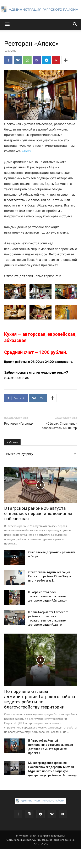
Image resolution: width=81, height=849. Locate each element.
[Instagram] (29, 814)
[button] (7, 24)
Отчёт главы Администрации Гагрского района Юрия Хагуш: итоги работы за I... (50, 576)
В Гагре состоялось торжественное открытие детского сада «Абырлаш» (47, 596)
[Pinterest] (56, 60)
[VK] (18, 60)
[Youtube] (63, 814)
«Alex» (26, 151)
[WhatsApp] (27, 60)
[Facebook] (8, 60)
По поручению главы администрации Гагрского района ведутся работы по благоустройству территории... (39, 699)
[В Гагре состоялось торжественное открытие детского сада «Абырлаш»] (14, 597)
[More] (65, 60)
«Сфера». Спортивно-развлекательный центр (59, 426)
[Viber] (37, 60)
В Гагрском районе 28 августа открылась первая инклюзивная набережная (38, 513)
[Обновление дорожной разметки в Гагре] (14, 557)
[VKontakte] (52, 814)
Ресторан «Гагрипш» (18, 423)
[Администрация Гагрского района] (40, 9)
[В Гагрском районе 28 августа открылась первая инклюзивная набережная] (40, 485)
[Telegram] (46, 60)
